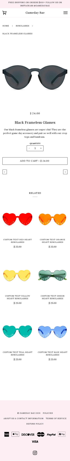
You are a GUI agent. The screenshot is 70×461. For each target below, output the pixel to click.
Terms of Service (56, 418)
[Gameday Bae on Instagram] (35, 454)
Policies (48, 413)
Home (5, 26)
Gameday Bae (35, 12)
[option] (35, 74)
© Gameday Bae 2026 (29, 413)
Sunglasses (22, 26)
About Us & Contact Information (23, 418)
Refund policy (35, 424)
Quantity (35, 143)
